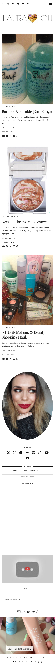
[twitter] (8, 453)
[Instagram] (3, 3)
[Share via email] (3, 136)
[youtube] (47, 453)
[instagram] (14, 453)
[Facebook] (18, 3)
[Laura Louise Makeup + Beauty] (27, 17)
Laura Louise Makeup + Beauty (31, 658)
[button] (51, 3)
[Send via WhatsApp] (17, 136)
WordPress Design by (27, 662)
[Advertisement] (27, 520)
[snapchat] (40, 453)
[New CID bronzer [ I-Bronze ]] (27, 179)
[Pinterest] (8, 3)
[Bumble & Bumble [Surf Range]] (27, 69)
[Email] (23, 3)
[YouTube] (13, 3)
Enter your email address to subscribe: (27, 470)
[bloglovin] (27, 453)
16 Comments (8, 242)
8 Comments (7, 132)
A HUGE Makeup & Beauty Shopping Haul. (23, 335)
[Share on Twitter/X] (10, 136)
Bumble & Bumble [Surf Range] (27, 111)
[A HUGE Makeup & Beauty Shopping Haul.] (27, 290)
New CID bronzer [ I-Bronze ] (25, 221)
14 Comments (8, 354)
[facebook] (21, 453)
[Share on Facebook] (7, 136)
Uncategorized (10, 106)
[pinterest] (33, 453)
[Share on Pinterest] (14, 136)
